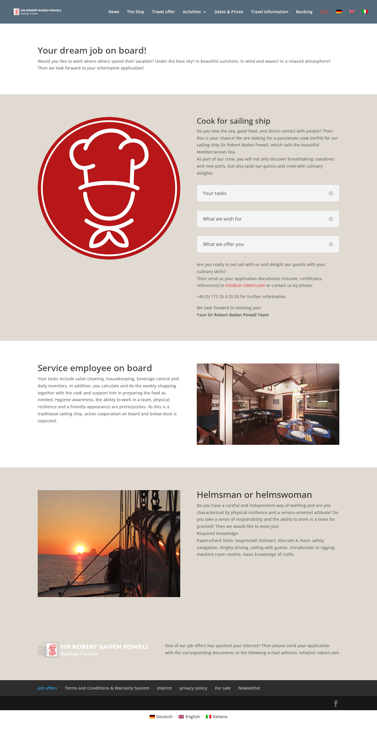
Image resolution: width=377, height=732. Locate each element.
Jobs (324, 12)
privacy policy (193, 688)
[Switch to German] (339, 17)
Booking (304, 12)
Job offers (47, 688)
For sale (223, 688)
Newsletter (249, 688)
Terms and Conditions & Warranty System (107, 688)
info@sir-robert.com (245, 285)
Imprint (164, 688)
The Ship (135, 12)
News (113, 12)
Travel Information (269, 12)
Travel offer (163, 12)
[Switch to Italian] (365, 17)
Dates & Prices (228, 12)
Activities (192, 12)
